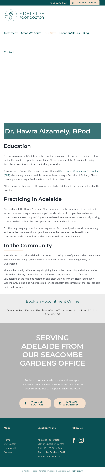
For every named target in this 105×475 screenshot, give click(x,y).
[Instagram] (81, 440)
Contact (8, 452)
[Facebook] (74, 440)
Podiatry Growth (76, 471)
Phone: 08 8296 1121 (49, 456)
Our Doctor (10, 443)
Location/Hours (12, 448)
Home (7, 439)
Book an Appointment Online (52, 301)
